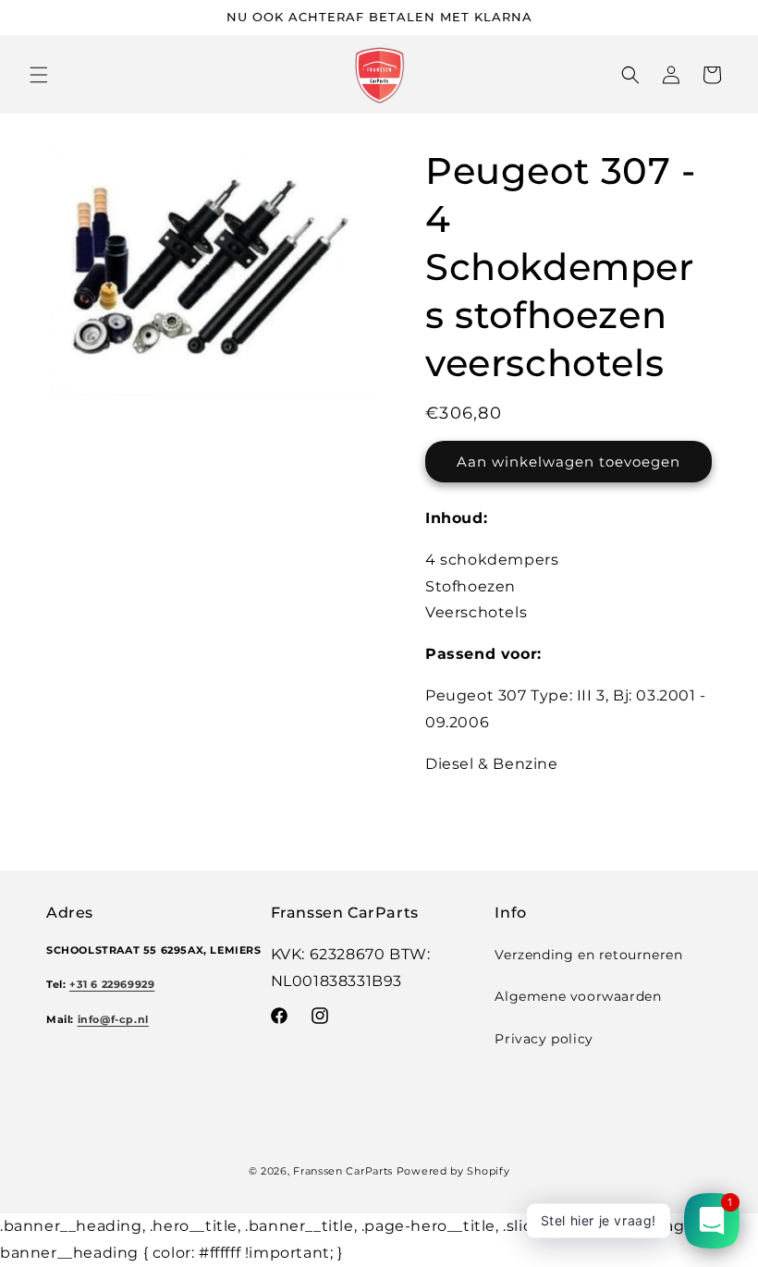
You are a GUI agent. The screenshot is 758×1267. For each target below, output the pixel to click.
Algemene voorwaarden (578, 996)
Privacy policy (544, 1038)
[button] (38, 75)
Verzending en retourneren (588, 954)
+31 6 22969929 (111, 985)
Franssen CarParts (343, 1170)
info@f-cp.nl (113, 1020)
